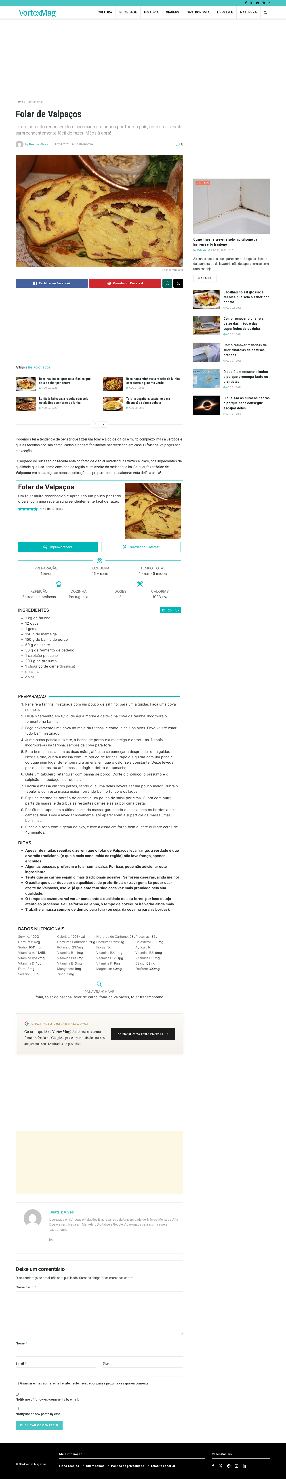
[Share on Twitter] (178, 283)
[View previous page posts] (95, 424)
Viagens (172, 12)
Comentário (26, 1287)
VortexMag (37, 12)
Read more (207, 278)
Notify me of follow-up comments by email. (47, 1399)
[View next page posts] (103, 424)
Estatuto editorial (163, 1466)
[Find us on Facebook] (246, 3)
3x (177, 610)
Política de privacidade (127, 1466)
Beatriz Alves (38, 144)
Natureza (248, 12)
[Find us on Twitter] (251, 3)
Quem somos (95, 1466)
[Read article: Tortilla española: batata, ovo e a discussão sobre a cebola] (113, 404)
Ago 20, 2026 (49, 408)
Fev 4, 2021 (62, 144)
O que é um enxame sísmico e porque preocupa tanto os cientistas (245, 376)
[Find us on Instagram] (263, 3)
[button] (20, 509)
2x (170, 610)
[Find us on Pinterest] (257, 3)
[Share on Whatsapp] (167, 283)
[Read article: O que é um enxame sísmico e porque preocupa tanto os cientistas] (206, 378)
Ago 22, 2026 (49, 387)
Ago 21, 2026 (136, 387)
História (151, 12)
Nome (21, 1343)
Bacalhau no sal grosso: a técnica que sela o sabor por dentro (246, 297)
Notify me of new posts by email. (39, 1414)
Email (21, 1363)
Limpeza (203, 182)
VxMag (201, 250)
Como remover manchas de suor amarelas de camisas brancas (245, 350)
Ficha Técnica (69, 1466)
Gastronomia (198, 12)
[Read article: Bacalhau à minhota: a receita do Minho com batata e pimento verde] (113, 384)
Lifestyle (225, 12)
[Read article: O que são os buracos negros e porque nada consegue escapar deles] (206, 405)
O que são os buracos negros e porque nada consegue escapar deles (246, 403)
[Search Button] (265, 12)
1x (163, 610)
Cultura (105, 12)
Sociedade (128, 12)
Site (106, 1363)
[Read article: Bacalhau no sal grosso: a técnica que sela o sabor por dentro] (26, 384)
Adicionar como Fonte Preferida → (143, 1033)
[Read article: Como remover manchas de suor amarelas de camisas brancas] (206, 352)
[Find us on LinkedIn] (269, 3)
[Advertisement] (99, 1162)
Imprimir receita (60, 547)
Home (19, 101)
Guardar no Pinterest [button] (144, 547)
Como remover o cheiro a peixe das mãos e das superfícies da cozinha (243, 323)
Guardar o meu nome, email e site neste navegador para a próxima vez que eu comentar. (85, 1383)
